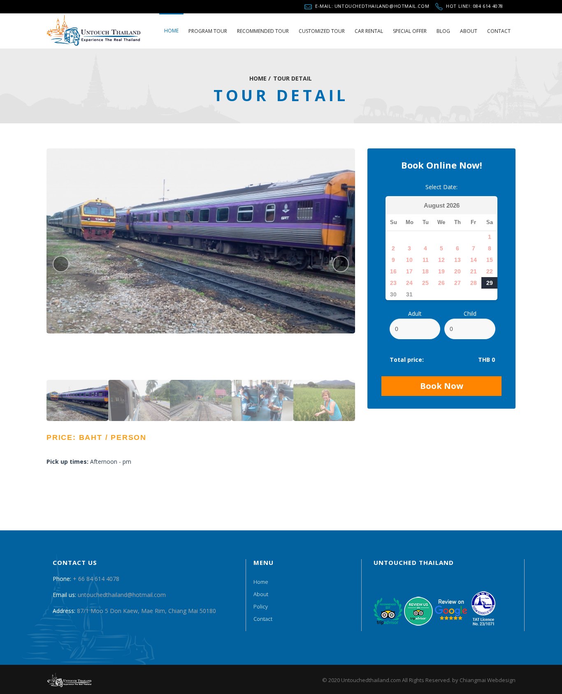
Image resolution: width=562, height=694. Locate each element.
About (468, 31)
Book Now (441, 385)
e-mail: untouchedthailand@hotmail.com (372, 5)
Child (470, 314)
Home (260, 581)
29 (489, 283)
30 (393, 294)
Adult (415, 314)
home (171, 30)
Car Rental (369, 31)
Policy (260, 606)
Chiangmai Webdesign (488, 680)
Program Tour (207, 31)
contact (499, 31)
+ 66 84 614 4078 (96, 579)
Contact (262, 618)
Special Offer (410, 31)
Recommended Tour (263, 31)
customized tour (322, 31)
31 (409, 294)
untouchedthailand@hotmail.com (122, 595)
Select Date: (441, 187)
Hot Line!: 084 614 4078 (474, 5)
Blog (443, 31)
